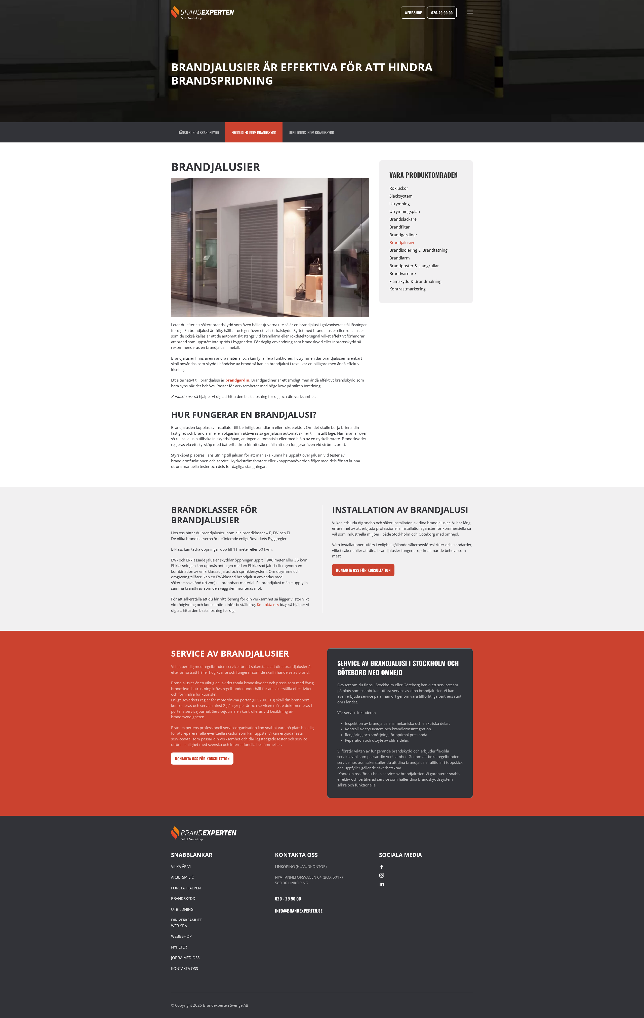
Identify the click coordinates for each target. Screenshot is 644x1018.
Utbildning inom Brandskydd (311, 132)
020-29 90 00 (442, 12)
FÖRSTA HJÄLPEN (186, 887)
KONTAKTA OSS (184, 968)
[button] (470, 12)
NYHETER (179, 947)
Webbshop (413, 12)
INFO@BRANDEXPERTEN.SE (299, 911)
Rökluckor (398, 188)
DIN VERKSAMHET (186, 919)
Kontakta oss (268, 604)
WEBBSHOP (181, 936)
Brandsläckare (403, 219)
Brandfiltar (399, 227)
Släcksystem (401, 196)
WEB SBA (179, 925)
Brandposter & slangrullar (414, 266)
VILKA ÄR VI (181, 866)
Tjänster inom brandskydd (198, 132)
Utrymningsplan (404, 211)
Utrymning (399, 204)
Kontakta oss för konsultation (363, 570)
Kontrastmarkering (407, 289)
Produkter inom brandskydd (253, 132)
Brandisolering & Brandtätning (418, 250)
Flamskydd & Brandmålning (415, 281)
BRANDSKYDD (183, 898)
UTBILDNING (182, 909)
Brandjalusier (402, 242)
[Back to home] (202, 12)
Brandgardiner (403, 235)
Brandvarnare (402, 273)
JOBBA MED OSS (185, 957)
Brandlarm (399, 258)
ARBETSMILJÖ (182, 877)
